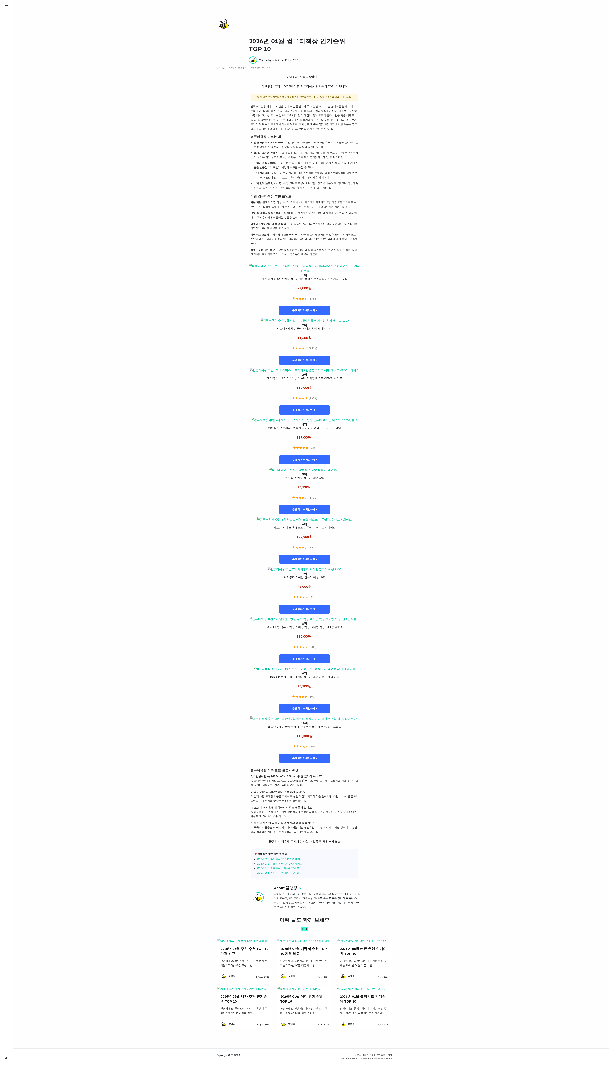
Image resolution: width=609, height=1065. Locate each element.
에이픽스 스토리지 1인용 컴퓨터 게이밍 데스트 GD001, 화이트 (304, 378)
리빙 (223, 67)
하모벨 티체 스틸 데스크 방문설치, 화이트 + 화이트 (305, 527)
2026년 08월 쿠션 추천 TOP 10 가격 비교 (278, 859)
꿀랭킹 (276, 60)
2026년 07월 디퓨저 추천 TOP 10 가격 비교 (279, 863)
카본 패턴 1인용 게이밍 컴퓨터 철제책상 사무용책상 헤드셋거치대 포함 (304, 278)
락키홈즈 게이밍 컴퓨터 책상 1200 (304, 577)
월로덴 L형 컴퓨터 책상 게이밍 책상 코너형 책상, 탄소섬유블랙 (304, 627)
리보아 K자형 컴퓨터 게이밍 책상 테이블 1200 (304, 328)
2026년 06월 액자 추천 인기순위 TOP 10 (278, 872)
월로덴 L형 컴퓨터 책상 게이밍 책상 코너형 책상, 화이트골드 (304, 726)
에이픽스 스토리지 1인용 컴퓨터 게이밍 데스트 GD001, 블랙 (304, 428)
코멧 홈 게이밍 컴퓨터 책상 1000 (304, 477)
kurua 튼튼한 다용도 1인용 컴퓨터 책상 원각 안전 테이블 (304, 676)
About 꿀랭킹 (285, 888)
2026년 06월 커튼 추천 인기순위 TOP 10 (278, 868)
